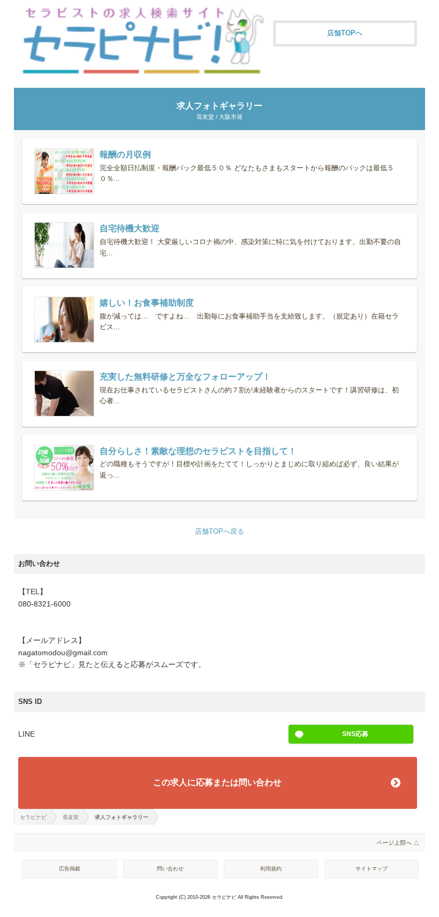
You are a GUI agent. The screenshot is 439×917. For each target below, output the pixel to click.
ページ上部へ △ (397, 842)
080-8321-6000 (44, 604)
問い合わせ (170, 868)
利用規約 (271, 868)
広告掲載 (69, 868)
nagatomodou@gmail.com (63, 653)
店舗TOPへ (344, 33)
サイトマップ (371, 868)
